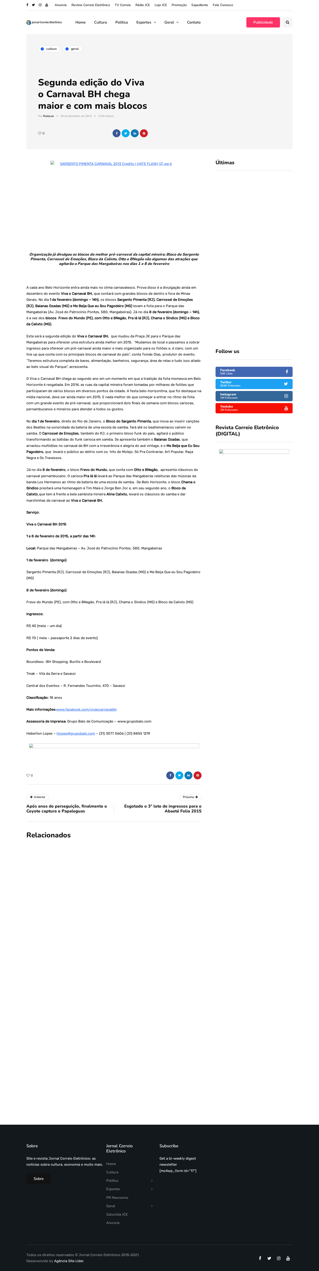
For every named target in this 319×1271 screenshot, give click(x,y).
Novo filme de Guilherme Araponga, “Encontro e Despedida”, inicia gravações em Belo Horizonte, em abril (141, 1020)
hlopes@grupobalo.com (76, 733)
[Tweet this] (126, 133)
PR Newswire (117, 1197)
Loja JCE (161, 5)
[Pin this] (144, 133)
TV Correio (123, 5)
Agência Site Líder (68, 1261)
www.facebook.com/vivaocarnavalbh (86, 709)
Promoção (179, 5)
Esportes (143, 22)
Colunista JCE (117, 1214)
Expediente (199, 5)
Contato (194, 22)
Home (80, 22)
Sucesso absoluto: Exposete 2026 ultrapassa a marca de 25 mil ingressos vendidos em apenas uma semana (267, 215)
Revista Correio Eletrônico (90, 5)
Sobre (39, 1178)
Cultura (100, 22)
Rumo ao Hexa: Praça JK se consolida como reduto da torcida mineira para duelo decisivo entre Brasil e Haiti (269, 256)
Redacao (48, 116)
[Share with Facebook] (117, 133)
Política (121, 22)
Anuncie (61, 5)
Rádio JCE (142, 5)
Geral (169, 22)
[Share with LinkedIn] (135, 133)
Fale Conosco (223, 5)
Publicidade (263, 22)
